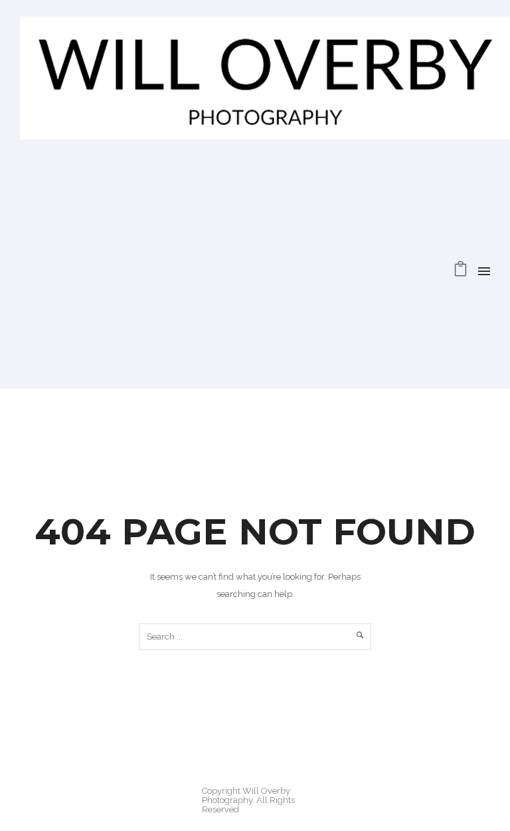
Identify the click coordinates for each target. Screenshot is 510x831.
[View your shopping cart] (460, 272)
